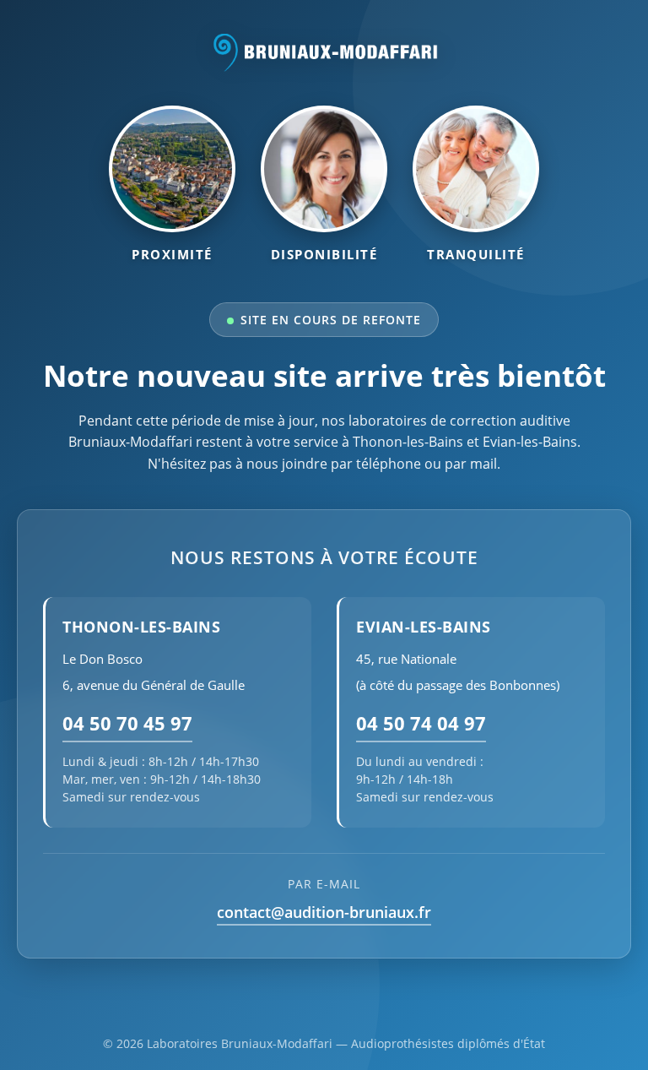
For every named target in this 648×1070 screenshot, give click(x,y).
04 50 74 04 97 (421, 723)
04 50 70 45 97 (127, 723)
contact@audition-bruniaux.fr (324, 912)
